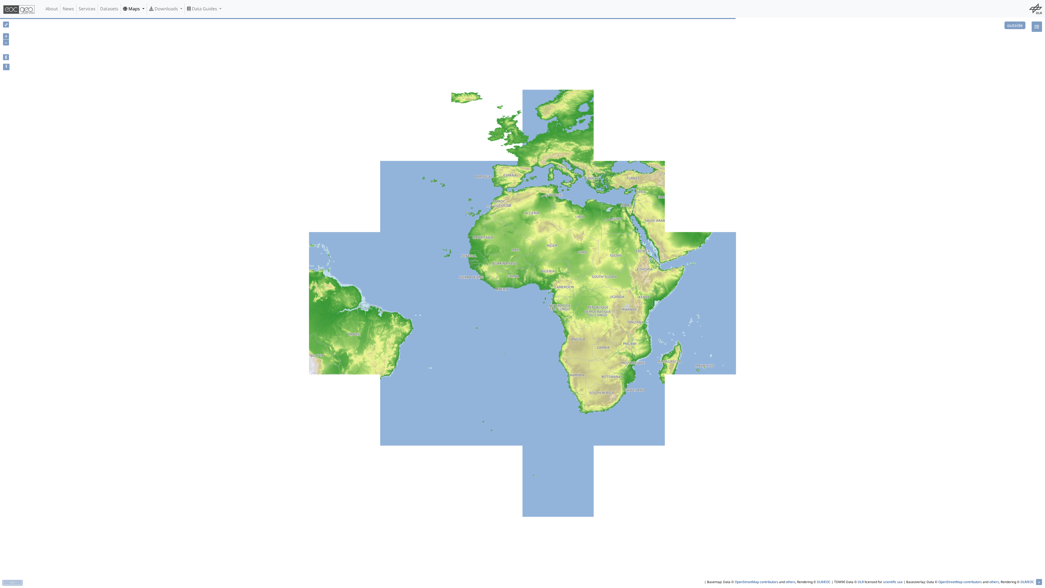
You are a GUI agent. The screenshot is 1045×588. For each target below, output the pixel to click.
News (68, 9)
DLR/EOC (824, 582)
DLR (861, 582)
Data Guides (204, 9)
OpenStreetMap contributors (756, 582)
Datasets (109, 9)
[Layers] (1037, 27)
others (790, 582)
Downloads (166, 9)
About (51, 9)
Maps (134, 9)
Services (87, 9)
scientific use (893, 582)
